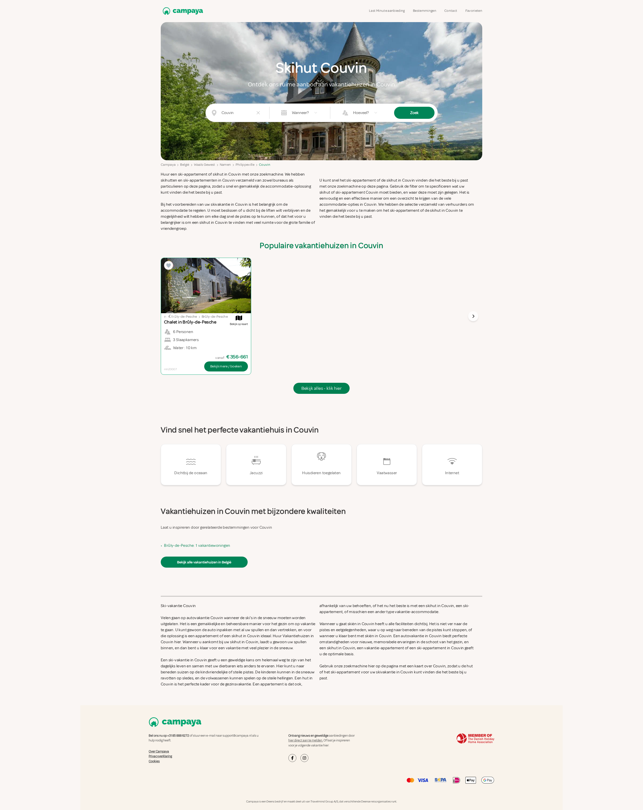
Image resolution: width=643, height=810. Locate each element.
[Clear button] (258, 113)
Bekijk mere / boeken (226, 366)
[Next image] (473, 316)
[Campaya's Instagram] (304, 758)
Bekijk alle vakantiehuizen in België (204, 562)
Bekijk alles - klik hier (321, 388)
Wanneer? (300, 112)
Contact (450, 11)
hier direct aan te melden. (305, 740)
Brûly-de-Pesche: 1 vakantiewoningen (197, 545)
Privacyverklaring (160, 756)
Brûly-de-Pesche (184, 316)
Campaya (168, 165)
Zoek (414, 112)
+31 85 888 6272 (178, 736)
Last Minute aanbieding (387, 11)
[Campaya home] (182, 11)
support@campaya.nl (237, 736)
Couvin (264, 165)
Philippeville (245, 165)
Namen (225, 165)
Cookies (154, 761)
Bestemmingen (424, 11)
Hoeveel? (361, 112)
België (184, 165)
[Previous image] (170, 316)
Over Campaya (159, 751)
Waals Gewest (204, 165)
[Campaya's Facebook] (292, 758)
